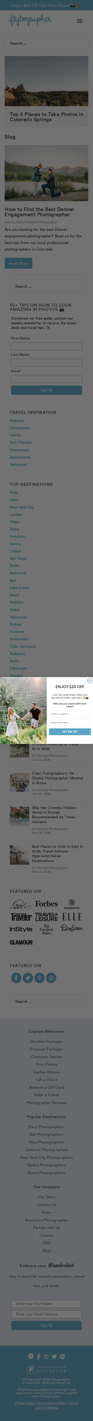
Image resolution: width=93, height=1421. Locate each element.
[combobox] (69, 713)
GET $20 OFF (70, 731)
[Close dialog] (89, 680)
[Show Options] (88, 713)
